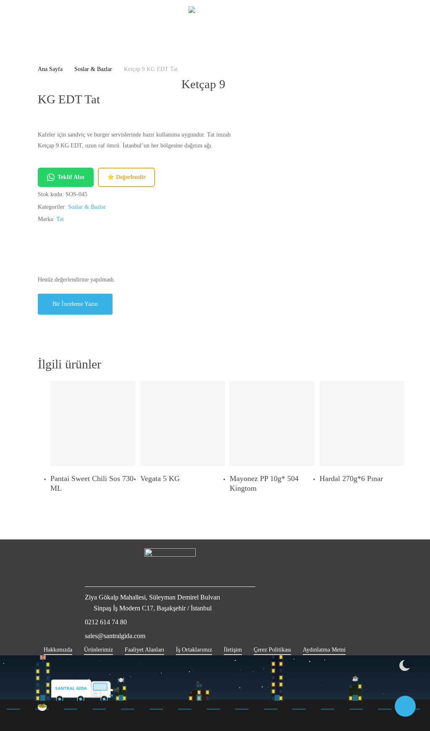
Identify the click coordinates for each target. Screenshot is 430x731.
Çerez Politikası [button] (272, 650)
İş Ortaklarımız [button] (194, 650)
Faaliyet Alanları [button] (144, 650)
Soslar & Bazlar (93, 69)
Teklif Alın (71, 177)
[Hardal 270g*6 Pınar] (362, 423)
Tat (60, 219)
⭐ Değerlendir (126, 177)
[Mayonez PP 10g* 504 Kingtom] (272, 423)
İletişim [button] (233, 650)
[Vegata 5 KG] (182, 423)
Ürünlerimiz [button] (98, 650)
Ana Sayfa (50, 69)
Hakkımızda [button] (58, 650)
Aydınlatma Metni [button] (324, 650)
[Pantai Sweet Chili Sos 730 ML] (93, 423)
